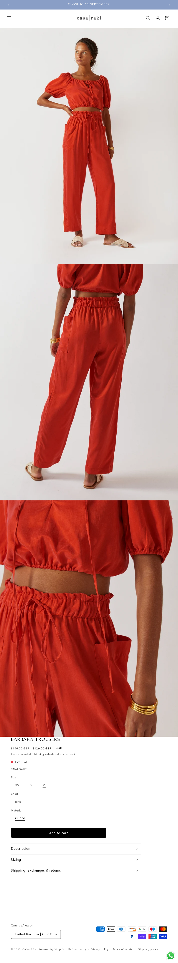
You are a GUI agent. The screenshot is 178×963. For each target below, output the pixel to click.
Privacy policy (100, 949)
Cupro (20, 818)
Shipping (38, 754)
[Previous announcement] (8, 5)
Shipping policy (148, 949)
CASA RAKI (30, 949)
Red (18, 802)
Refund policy (77, 949)
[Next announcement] (169, 5)
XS (19, 786)
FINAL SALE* (19, 769)
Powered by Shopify (51, 949)
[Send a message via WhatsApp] (171, 956)
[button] (9, 18)
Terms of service (123, 949)
